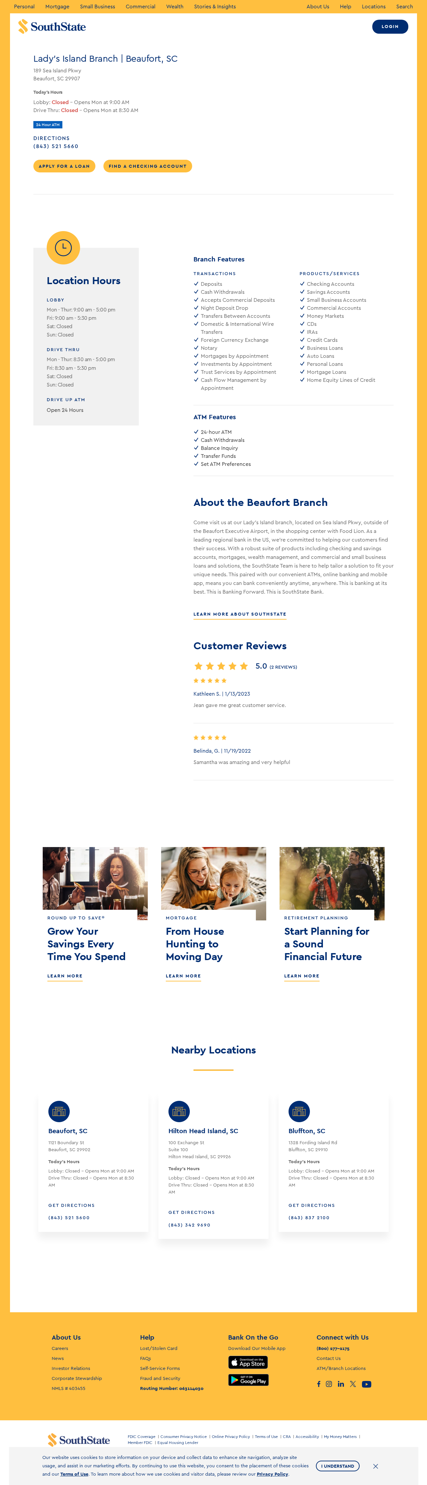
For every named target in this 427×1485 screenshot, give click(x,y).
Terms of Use (266, 1437)
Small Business (97, 6)
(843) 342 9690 (189, 1225)
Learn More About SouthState (240, 614)
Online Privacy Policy (231, 1437)
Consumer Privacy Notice (183, 1437)
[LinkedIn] (344, 1384)
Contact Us (329, 1358)
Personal (24, 6)
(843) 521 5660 (65, 146)
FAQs (145, 1358)
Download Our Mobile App (257, 1348)
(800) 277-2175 (333, 1348)
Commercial (140, 6)
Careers (60, 1348)
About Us (318, 6)
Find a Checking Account (148, 166)
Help (345, 6)
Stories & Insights (215, 6)
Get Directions (71, 1205)
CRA (287, 1437)
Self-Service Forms (160, 1368)
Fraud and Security (160, 1378)
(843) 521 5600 (69, 1218)
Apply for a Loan (64, 166)
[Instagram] (332, 1384)
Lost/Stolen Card (158, 1348)
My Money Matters (340, 1437)
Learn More (65, 976)
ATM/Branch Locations (341, 1368)
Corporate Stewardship (77, 1378)
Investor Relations (71, 1368)
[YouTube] (368, 1384)
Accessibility (307, 1437)
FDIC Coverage (141, 1437)
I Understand (337, 1466)
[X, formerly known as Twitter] (356, 1384)
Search (404, 6)
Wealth (174, 6)
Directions (51, 138)
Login (390, 26)
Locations (374, 6)
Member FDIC (140, 1443)
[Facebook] (320, 1384)
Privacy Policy (272, 1474)
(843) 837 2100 (309, 1218)
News (58, 1358)
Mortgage (57, 6)
